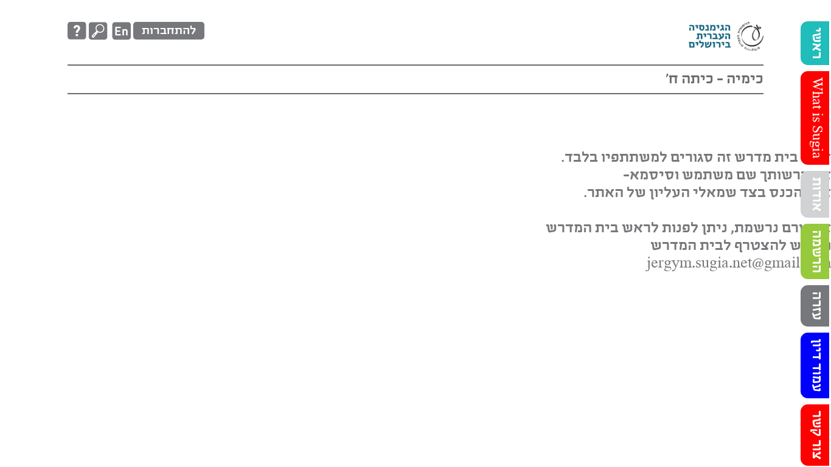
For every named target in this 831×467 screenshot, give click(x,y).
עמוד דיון (816, 365)
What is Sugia (816, 118)
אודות (816, 194)
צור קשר (816, 435)
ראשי (816, 43)
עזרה (816, 305)
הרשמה (816, 251)
